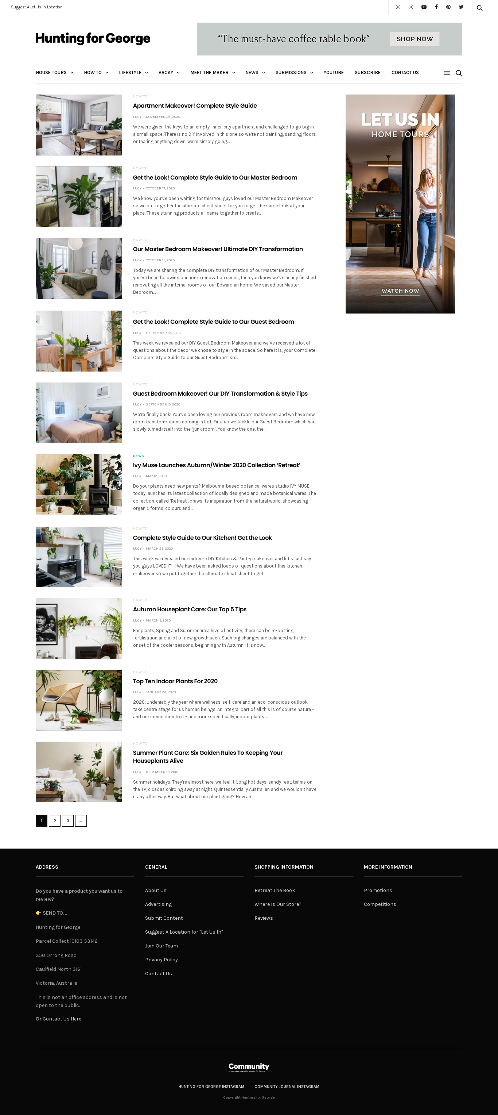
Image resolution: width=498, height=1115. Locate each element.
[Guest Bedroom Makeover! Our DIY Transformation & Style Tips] (79, 412)
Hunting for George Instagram (211, 1086)
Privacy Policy (161, 960)
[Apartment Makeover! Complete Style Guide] (79, 125)
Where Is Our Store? (277, 904)
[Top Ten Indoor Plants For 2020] (79, 700)
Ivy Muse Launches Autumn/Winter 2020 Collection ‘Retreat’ (216, 465)
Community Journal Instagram (286, 1086)
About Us (156, 890)
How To (93, 72)
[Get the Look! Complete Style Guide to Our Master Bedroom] (79, 196)
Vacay (166, 72)
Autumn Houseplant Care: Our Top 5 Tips (190, 609)
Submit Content (164, 918)
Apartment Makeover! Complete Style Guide (195, 105)
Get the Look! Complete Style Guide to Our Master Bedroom (215, 177)
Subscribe (368, 72)
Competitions (380, 904)
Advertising (158, 904)
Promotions (378, 890)
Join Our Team (161, 946)
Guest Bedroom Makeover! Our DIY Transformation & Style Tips (220, 393)
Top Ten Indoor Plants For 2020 (175, 681)
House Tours (51, 72)
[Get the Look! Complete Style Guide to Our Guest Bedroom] (79, 341)
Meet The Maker (209, 72)
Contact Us (405, 72)
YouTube (334, 72)
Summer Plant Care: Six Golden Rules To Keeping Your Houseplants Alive (208, 757)
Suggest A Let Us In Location (37, 7)
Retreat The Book (274, 890)
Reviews (263, 918)
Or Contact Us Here (58, 1019)
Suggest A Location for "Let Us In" (184, 932)
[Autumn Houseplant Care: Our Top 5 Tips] (79, 628)
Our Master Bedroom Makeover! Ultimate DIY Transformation (218, 249)
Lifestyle (130, 72)
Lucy (137, 117)
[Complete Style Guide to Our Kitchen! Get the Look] (79, 557)
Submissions (291, 72)
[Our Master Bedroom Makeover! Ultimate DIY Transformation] (79, 268)
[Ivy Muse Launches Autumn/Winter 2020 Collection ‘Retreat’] (79, 484)
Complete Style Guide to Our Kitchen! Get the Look (202, 538)
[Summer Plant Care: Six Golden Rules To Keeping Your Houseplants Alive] (79, 772)
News (252, 72)
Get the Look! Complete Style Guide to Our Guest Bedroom (214, 322)
